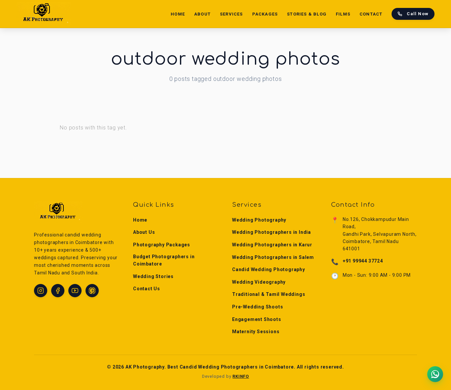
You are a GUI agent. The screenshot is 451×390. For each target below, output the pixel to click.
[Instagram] (40, 290)
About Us (144, 232)
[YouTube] (75, 290)
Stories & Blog (307, 14)
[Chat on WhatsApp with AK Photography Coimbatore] (435, 374)
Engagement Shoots (256, 319)
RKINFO (240, 376)
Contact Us (146, 288)
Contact (371, 14)
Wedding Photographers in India (271, 232)
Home (178, 14)
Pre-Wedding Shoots (257, 306)
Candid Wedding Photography (268, 269)
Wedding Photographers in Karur (272, 244)
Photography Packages (161, 244)
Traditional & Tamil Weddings (268, 294)
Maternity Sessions (255, 331)
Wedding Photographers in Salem (273, 257)
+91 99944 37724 (363, 261)
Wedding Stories (153, 276)
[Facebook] (57, 290)
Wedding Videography (259, 282)
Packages (265, 14)
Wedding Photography (259, 220)
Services (231, 14)
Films (343, 14)
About (202, 14)
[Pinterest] (92, 290)
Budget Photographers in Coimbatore (163, 260)
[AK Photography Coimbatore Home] (44, 14)
